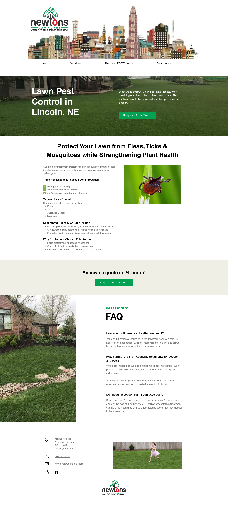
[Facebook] (56, 472)
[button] (76, 63)
